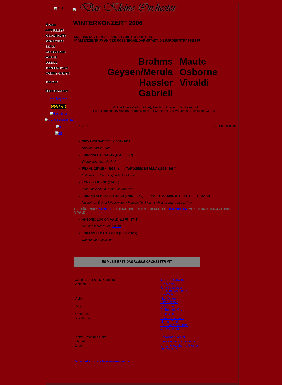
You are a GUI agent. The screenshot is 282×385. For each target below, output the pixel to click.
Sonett (105, 209)
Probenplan (56, 68)
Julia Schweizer (171, 287)
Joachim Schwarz (172, 279)
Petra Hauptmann (172, 318)
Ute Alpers (167, 284)
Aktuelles (54, 30)
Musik (51, 57)
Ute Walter (167, 294)
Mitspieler (55, 52)
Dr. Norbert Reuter (172, 337)
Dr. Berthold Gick (171, 309)
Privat (51, 82)
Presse (51, 62)
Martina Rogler (170, 321)
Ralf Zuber (167, 306)
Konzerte (54, 41)
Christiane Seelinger (174, 325)
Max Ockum (168, 298)
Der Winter (177, 209)
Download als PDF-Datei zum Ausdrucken (102, 361)
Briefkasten (56, 91)
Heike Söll (167, 314)
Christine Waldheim (173, 291)
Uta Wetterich (169, 328)
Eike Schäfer (169, 302)
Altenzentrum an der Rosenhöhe (107, 40)
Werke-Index (57, 73)
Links (50, 46)
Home (50, 25)
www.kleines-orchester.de (177, 341)
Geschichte (55, 35)
